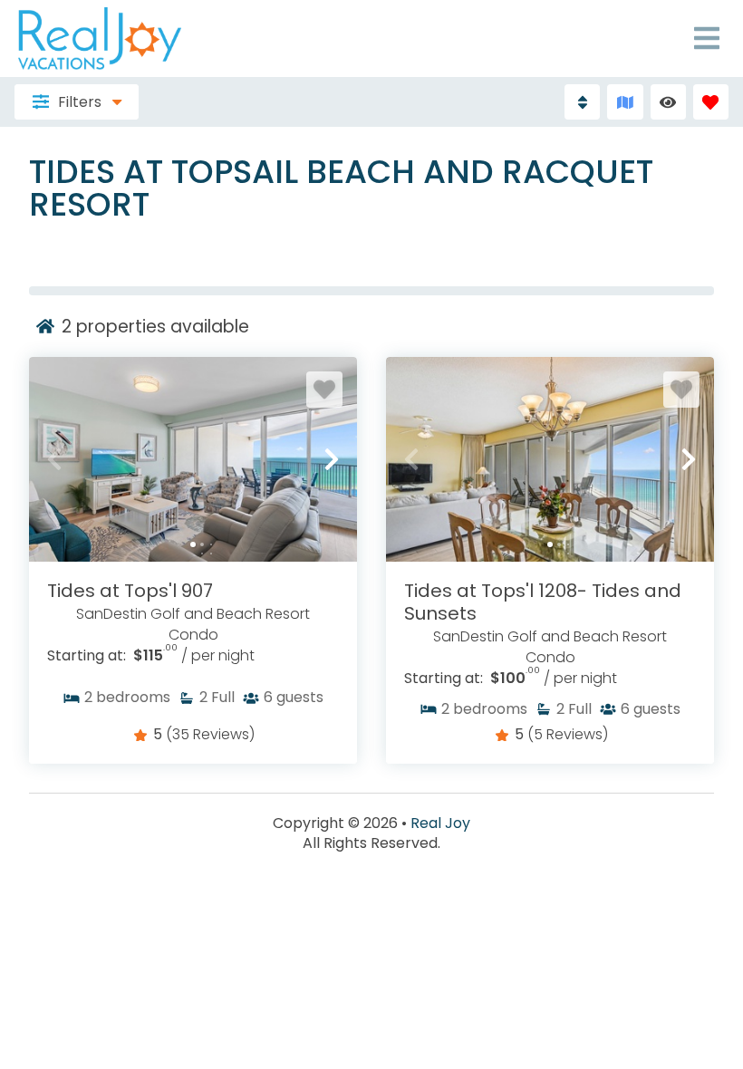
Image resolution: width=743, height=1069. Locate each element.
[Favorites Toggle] (711, 102)
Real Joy (440, 823)
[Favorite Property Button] (324, 389)
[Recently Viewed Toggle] (668, 102)
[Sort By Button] (582, 102)
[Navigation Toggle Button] (707, 38)
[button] (54, 459)
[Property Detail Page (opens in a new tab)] (193, 459)
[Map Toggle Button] (624, 102)
